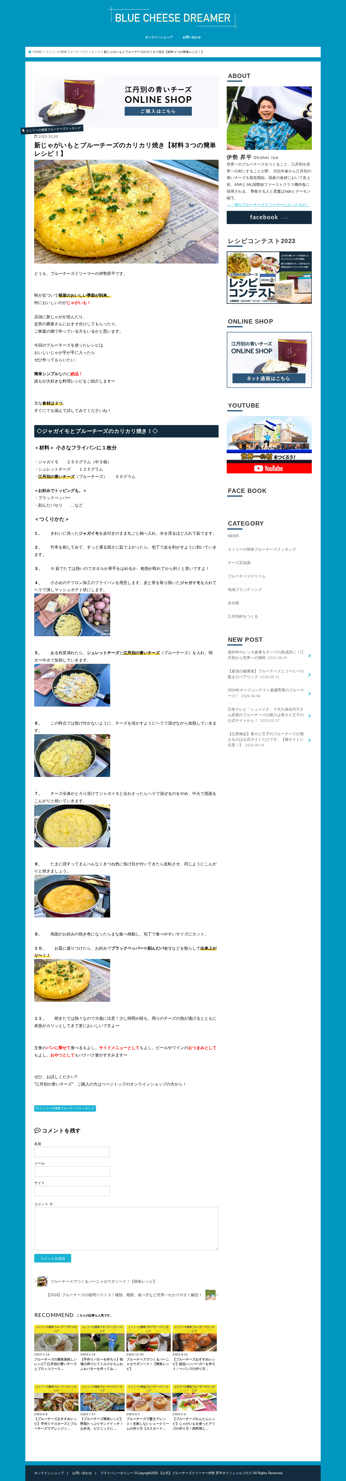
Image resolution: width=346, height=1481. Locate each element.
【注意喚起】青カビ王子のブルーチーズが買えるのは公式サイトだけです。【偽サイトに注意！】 (266, 739)
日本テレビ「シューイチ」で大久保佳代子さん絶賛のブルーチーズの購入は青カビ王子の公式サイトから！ (266, 715)
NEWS (233, 536)
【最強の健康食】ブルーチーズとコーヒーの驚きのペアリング (266, 674)
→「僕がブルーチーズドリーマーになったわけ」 (268, 205)
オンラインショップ (158, 37)
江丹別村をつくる (243, 616)
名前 (37, 1144)
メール (39, 1163)
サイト (39, 1183)
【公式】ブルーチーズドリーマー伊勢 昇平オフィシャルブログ (205, 1473)
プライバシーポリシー (116, 1473)
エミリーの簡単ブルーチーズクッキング (67, 1108)
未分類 (233, 603)
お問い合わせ (192, 37)
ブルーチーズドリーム (247, 576)
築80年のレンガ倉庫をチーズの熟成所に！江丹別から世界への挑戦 (266, 655)
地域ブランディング (245, 590)
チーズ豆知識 (239, 563)
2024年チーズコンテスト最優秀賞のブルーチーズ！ (266, 693)
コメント (43, 1204)
